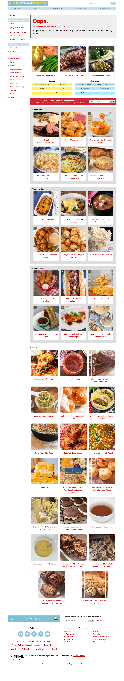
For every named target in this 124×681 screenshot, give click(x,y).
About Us (20, 641)
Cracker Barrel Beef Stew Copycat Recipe (100, 220)
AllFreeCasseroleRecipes (101, 642)
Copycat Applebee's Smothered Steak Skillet (46, 141)
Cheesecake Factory (85, 84)
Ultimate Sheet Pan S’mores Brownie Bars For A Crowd (73, 565)
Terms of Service (39, 649)
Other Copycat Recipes (17, 76)
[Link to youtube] (47, 634)
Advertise (30, 641)
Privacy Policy (71, 103)
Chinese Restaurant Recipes (105, 84)
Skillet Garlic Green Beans (45, 75)
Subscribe (13, 15)
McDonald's (84, 93)
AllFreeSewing (68, 639)
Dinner (41, 93)
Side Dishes (14, 90)
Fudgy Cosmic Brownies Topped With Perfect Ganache (102, 380)
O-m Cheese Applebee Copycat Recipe (102, 417)
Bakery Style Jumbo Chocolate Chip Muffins (94, 602)
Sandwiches (14, 83)
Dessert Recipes (15, 58)
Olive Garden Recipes (17, 36)
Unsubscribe (53, 649)
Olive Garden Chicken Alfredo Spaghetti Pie (46, 176)
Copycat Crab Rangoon (73, 140)
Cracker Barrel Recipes (17, 39)
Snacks (12, 94)
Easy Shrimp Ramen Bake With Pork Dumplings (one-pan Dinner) (73, 490)
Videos (12, 23)
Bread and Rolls (15, 48)
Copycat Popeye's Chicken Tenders (46, 299)
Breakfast (13, 51)
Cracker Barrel (85, 88)
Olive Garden (105, 88)
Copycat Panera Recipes (18, 32)
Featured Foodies (16, 69)
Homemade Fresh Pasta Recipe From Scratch (44, 528)
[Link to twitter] (27, 634)
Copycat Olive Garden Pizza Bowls (100, 141)
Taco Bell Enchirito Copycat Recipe (46, 220)
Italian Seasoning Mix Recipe (44, 416)
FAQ (48, 641)
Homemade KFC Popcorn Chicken (100, 176)
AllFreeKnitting (69, 637)
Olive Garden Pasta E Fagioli (102, 453)
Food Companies (15, 73)
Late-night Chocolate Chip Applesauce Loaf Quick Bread (51, 602)
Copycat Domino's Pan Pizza (44, 379)
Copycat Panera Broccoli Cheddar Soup (100, 335)
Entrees (12, 65)
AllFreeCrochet (69, 634)
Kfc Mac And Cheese (101, 298)
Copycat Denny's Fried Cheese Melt (46, 335)
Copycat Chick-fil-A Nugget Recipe (73, 256)
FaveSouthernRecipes (100, 639)
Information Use (80, 103)
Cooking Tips (14, 55)
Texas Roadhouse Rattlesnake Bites (46, 256)
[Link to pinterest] (34, 634)
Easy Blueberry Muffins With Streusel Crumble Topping (102, 565)
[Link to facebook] (20, 634)
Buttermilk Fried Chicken (73, 453)
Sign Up (112, 101)
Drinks (12, 62)
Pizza (12, 80)
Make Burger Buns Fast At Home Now (73, 417)
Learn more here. (79, 656)
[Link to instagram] (40, 634)
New (32, 347)
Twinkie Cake (44, 487)
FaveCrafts (67, 631)
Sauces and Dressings (17, 87)
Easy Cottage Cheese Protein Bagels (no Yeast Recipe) (102, 488)
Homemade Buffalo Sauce (102, 527)
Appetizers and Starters (42, 84)
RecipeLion (96, 634)
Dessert (62, 88)
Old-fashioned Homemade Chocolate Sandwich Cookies (73, 528)
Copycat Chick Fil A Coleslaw (101, 255)
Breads (42, 88)
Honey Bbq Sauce (73, 379)
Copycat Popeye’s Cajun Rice (101, 75)
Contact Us (40, 641)
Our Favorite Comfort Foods (17, 28)
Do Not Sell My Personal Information (26, 645)
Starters (12, 97)
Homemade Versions (62, 93)
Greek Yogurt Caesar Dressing (44, 564)
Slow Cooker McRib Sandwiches (73, 299)
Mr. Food (95, 631)
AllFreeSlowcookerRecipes (101, 637)
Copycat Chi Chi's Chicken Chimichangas (73, 335)
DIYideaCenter (68, 642)
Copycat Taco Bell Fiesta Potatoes (73, 220)
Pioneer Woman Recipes (105, 93)
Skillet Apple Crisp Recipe (44, 453)
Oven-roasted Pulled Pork (73, 75)
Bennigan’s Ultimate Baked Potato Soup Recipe (73, 176)
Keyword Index (49, 645)
